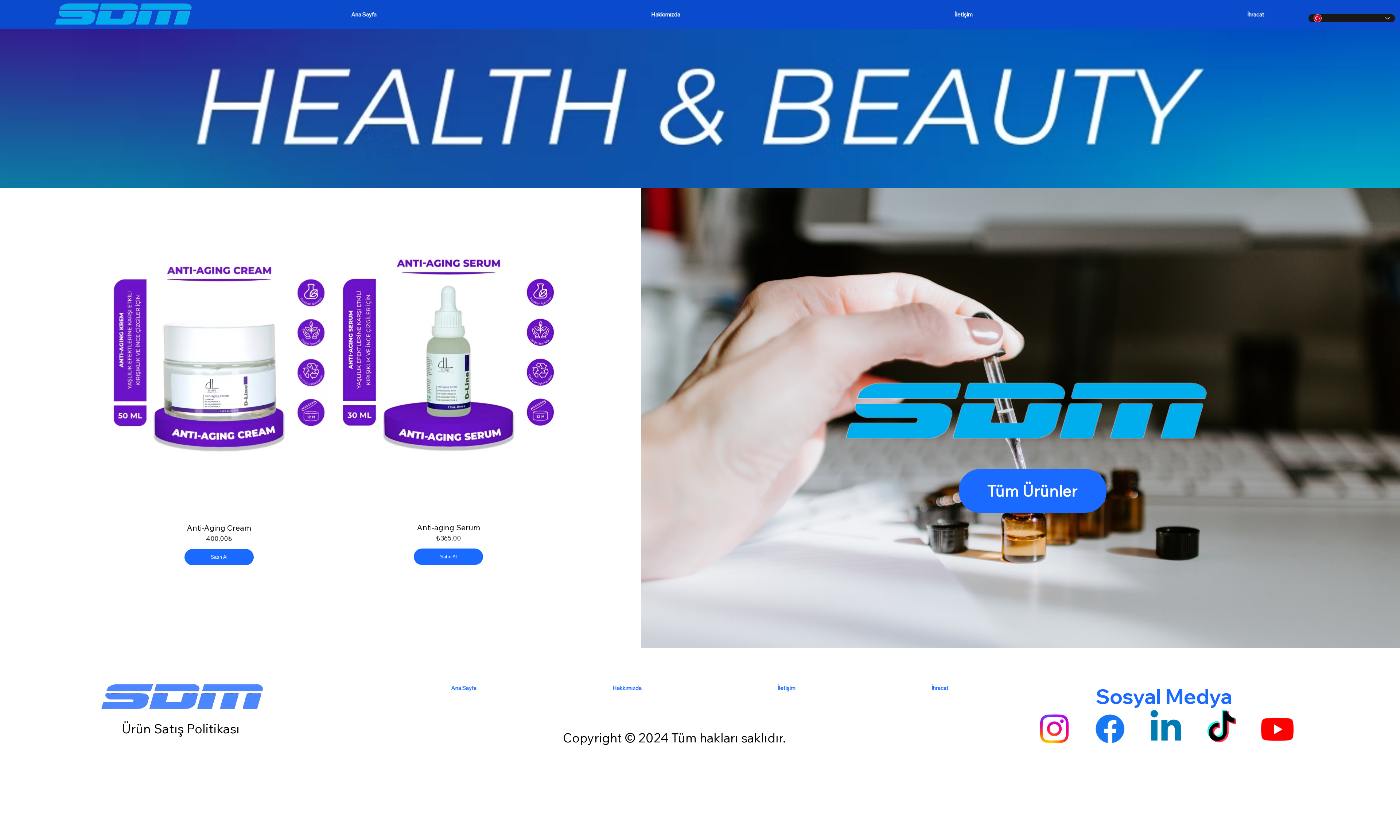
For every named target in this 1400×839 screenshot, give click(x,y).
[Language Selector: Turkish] (1351, 18)
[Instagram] (1054, 729)
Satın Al (219, 557)
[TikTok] (1221, 729)
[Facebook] (1110, 729)
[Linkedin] (1166, 729)
